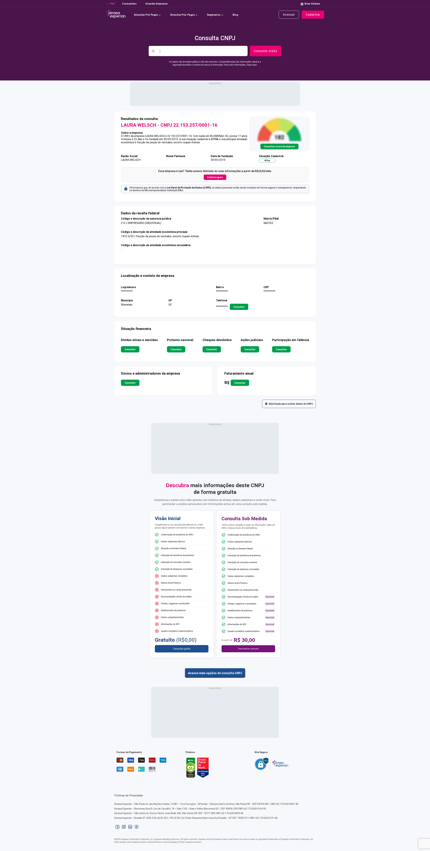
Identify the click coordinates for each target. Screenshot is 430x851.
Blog (235, 14)
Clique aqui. (252, 65)
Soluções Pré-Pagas (146, 14)
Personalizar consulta (248, 649)
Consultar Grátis (265, 51)
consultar (239, 306)
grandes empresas (156, 3)
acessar (289, 14)
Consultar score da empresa (279, 146)
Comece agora (215, 177)
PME (112, 3)
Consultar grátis (181, 648)
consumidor (129, 3)
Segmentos (214, 14)
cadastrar (313, 14)
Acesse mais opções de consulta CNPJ (215, 673)
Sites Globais (312, 3)
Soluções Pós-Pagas (182, 14)
